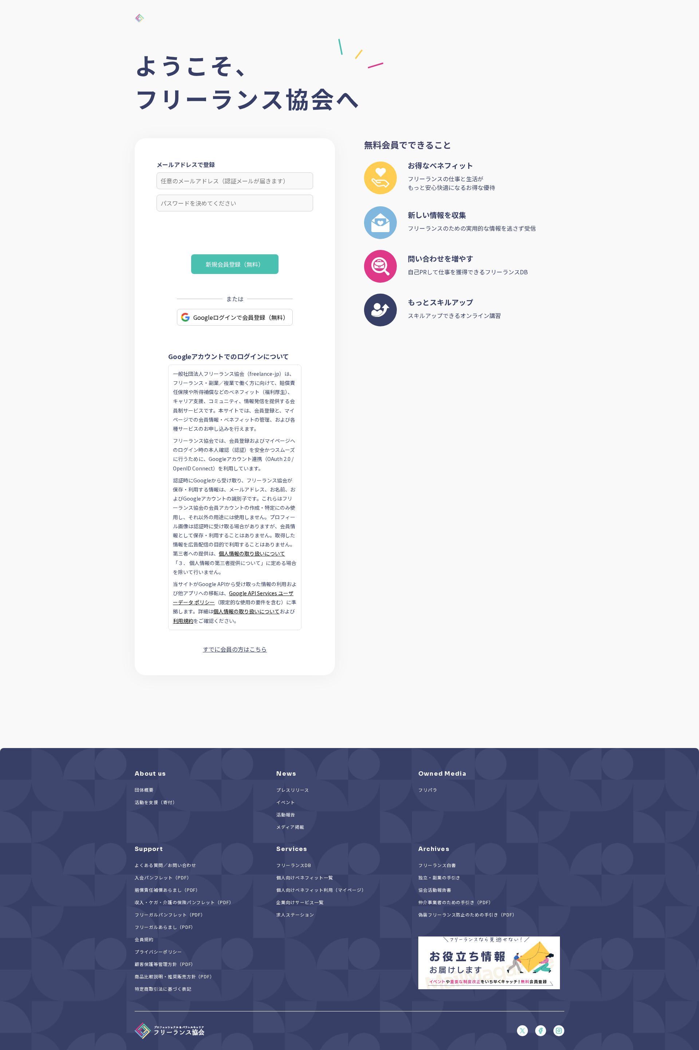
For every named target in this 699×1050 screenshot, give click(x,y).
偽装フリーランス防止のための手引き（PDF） (467, 914)
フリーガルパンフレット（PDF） (170, 914)
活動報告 (285, 814)
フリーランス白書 (437, 865)
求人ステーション (295, 914)
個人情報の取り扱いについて (252, 553)
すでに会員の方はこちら (235, 649)
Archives (434, 849)
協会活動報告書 (434, 890)
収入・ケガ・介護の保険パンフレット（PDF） (184, 902)
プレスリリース (292, 790)
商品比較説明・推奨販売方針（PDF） (174, 976)
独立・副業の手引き (439, 877)
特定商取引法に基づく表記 (163, 989)
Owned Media (442, 773)
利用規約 (183, 620)
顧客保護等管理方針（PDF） (165, 964)
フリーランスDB (293, 865)
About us (150, 773)
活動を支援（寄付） (156, 802)
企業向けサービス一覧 (300, 902)
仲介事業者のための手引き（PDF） (455, 902)
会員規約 (144, 939)
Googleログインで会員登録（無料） (241, 317)
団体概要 (144, 790)
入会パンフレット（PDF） (163, 877)
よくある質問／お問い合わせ (165, 865)
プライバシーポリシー (158, 951)
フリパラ (427, 790)
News (286, 773)
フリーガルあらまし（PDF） (165, 927)
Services (291, 849)
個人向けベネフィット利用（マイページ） (321, 890)
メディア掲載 (290, 827)
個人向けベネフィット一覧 (304, 877)
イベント (285, 802)
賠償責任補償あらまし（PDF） (167, 890)
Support (149, 849)
